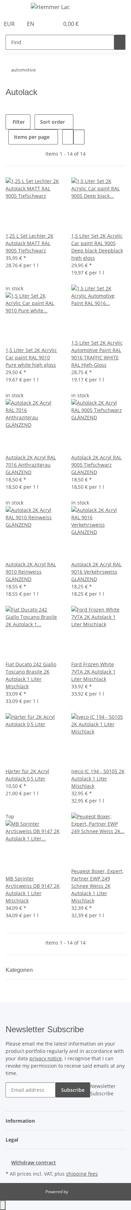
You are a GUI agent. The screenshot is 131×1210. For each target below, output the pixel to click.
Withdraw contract (33, 1162)
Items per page (32, 137)
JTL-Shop (77, 1192)
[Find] (119, 42)
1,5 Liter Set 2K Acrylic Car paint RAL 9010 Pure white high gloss (31, 357)
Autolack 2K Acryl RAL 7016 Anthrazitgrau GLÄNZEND (31, 464)
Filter (18, 122)
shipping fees (82, 1173)
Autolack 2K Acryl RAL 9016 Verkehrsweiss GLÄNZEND (96, 571)
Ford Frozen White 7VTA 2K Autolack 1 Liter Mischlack (93, 671)
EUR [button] (10, 24)
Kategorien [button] (20, 970)
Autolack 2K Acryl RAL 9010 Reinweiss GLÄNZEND (31, 571)
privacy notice (45, 1058)
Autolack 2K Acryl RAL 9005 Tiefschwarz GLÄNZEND (96, 464)
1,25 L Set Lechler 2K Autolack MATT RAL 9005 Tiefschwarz (29, 243)
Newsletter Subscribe (103, 1090)
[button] (46, 24)
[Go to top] (3, 1205)
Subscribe (73, 1090)
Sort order (52, 122)
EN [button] (31, 24)
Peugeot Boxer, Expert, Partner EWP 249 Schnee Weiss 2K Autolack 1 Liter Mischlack (97, 886)
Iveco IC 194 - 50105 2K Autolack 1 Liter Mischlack (98, 778)
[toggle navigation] (14, 8)
